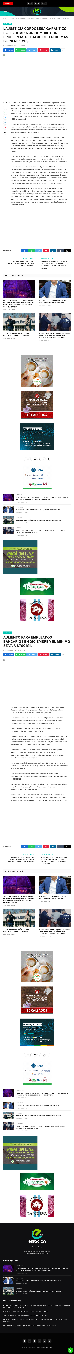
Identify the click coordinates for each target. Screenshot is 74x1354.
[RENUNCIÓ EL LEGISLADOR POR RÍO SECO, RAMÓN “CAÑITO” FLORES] (55, 289)
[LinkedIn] (5, 122)
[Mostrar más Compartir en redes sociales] (63, 50)
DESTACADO (7, 23)
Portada (5, 18)
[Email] (5, 132)
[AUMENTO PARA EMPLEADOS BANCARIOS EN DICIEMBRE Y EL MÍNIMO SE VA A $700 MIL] (37, 681)
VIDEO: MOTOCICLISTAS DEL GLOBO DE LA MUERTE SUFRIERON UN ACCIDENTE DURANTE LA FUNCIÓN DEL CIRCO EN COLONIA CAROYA (18, 304)
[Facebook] (5, 108)
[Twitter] (5, 117)
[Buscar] (69, 11)
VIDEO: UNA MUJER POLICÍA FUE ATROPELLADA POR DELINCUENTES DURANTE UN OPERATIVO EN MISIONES (20, 859)
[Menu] (5, 11)
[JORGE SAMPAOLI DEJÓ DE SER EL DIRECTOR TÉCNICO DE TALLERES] (19, 322)
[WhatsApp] (5, 113)
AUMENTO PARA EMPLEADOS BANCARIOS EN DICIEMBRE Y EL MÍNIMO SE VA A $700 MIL (20, 264)
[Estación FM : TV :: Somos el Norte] (37, 11)
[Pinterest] (5, 127)
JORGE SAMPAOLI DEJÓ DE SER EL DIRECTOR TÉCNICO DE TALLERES (16, 335)
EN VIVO (7, 3)
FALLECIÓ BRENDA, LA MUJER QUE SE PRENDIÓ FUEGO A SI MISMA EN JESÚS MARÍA (30, 1326)
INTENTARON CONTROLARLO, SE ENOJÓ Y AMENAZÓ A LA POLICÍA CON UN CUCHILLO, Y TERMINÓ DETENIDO (54, 336)
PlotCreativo (48, 1347)
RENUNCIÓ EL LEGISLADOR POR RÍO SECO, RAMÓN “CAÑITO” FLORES (52, 302)
